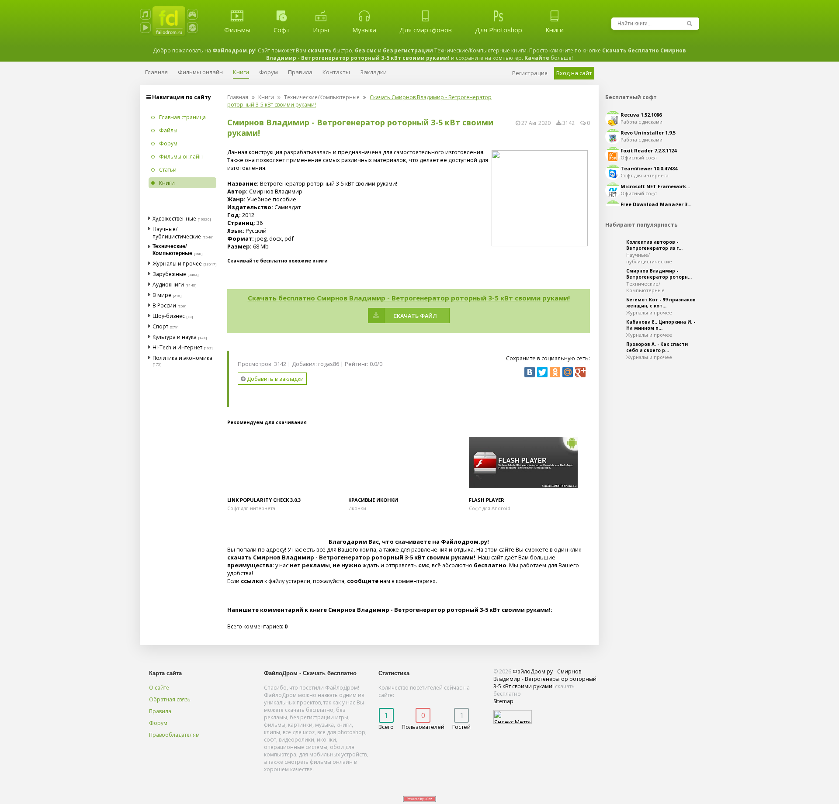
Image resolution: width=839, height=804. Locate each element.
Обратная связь (170, 699)
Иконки (357, 508)
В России (164, 305)
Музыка (364, 29)
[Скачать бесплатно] (287, 462)
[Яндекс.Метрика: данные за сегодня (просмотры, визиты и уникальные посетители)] (512, 717)
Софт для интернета (251, 508)
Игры (321, 29)
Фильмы (237, 29)
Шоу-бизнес (169, 316)
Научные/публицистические (177, 232)
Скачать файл (415, 316)
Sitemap (503, 701)
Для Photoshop (498, 29)
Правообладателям (174, 734)
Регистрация (530, 73)
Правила (160, 711)
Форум (158, 723)
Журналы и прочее (177, 263)
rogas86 (328, 364)
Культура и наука (175, 337)
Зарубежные (169, 274)
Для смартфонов (425, 29)
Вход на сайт (574, 73)
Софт (282, 29)
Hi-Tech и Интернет (177, 347)
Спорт (160, 326)
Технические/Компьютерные (322, 97)
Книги (554, 29)
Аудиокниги (168, 284)
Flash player (486, 500)
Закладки (373, 72)
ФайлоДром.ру (533, 671)
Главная (237, 97)
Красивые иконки (373, 500)
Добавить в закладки (275, 379)
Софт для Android (489, 508)
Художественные (174, 218)
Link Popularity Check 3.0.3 (264, 500)
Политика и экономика (182, 358)
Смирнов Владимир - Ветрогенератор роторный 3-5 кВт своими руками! (544, 679)
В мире (162, 295)
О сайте (159, 687)
